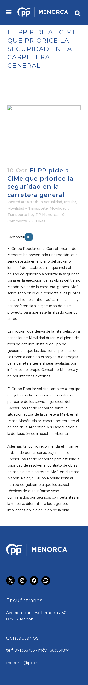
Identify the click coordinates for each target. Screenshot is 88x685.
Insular (70, 202)
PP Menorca (47, 214)
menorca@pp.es (22, 662)
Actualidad (53, 202)
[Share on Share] (28, 237)
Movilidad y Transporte (27, 208)
